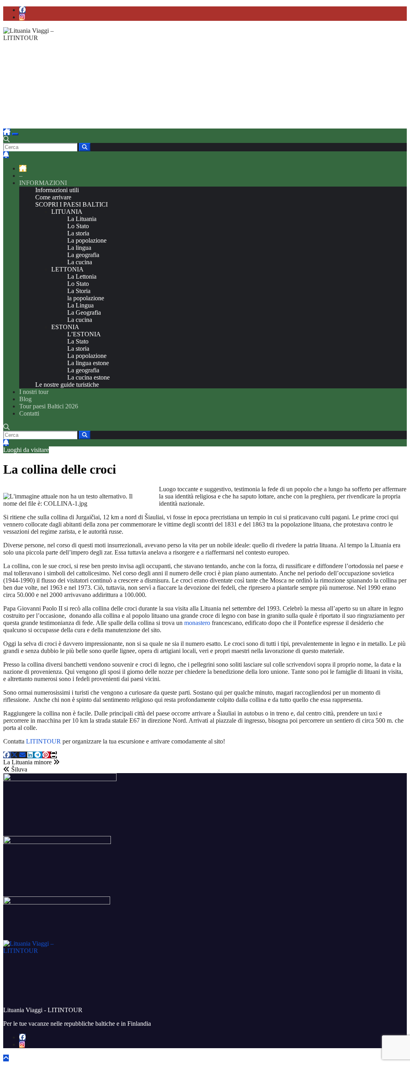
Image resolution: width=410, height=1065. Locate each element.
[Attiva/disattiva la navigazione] (15, 134)
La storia (78, 233)
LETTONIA (67, 269)
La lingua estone (88, 363)
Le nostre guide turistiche (67, 384)
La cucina (79, 262)
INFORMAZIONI (43, 182)
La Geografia (84, 312)
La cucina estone (88, 377)
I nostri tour (33, 391)
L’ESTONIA (84, 334)
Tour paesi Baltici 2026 (48, 406)
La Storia (78, 290)
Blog (25, 399)
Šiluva (18, 769)
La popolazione (87, 240)
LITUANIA (66, 211)
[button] (6, 139)
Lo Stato (78, 226)
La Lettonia (81, 276)
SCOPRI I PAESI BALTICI (71, 204)
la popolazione (85, 298)
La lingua (79, 247)
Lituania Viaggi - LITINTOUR (85, 101)
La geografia (83, 254)
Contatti (29, 413)
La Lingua (80, 305)
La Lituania (81, 218)
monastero (197, 622)
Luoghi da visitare (26, 449)
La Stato (77, 341)
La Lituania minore (28, 762)
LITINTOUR (43, 741)
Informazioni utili (57, 190)
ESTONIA (65, 327)
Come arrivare (53, 197)
